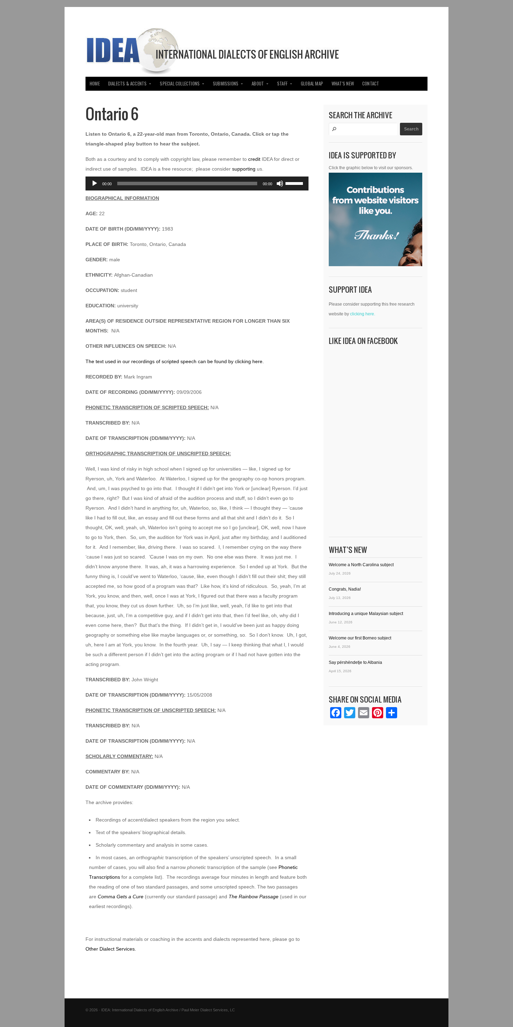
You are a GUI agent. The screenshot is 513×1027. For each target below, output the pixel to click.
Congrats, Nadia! (345, 589)
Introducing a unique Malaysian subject (366, 614)
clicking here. (362, 314)
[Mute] (279, 183)
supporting (243, 169)
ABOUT (258, 83)
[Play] (94, 183)
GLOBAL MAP (312, 83)
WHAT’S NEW (343, 83)
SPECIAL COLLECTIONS (180, 83)
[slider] (295, 183)
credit (254, 159)
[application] (197, 183)
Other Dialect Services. (111, 949)
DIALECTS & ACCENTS (127, 83)
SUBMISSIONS (225, 83)
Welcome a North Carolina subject (361, 565)
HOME (95, 83)
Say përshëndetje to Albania (355, 662)
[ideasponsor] (375, 221)
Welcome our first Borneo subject (360, 638)
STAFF (282, 83)
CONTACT (370, 83)
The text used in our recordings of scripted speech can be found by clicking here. (175, 361)
